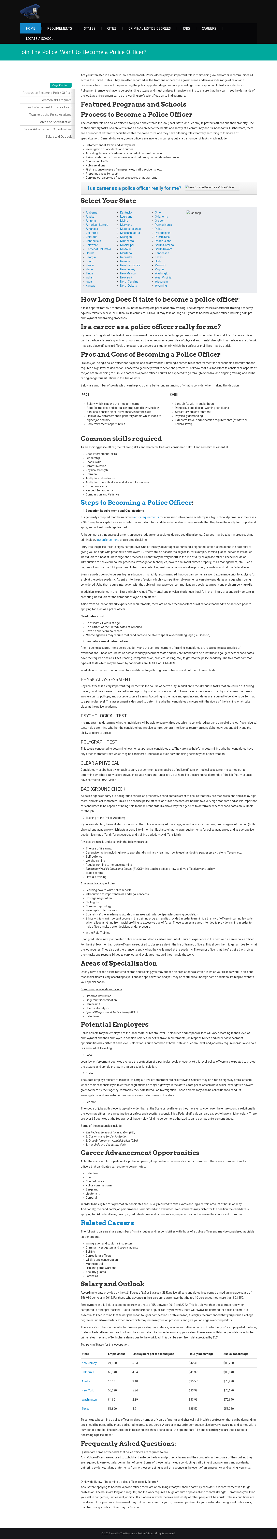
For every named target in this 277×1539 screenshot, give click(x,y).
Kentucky (126, 212)
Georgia (91, 257)
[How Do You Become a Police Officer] (30, 11)
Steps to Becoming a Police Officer (136, 502)
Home (30, 28)
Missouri (125, 249)
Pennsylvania (163, 224)
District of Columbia (98, 249)
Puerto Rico (162, 237)
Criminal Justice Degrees (150, 28)
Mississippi (127, 245)
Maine (124, 220)
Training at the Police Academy (50, 114)
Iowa (89, 281)
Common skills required (56, 99)
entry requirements (147, 517)
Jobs (186, 28)
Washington (162, 273)
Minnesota (127, 241)
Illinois (89, 273)
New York (126, 277)
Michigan (126, 237)
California (92, 232)
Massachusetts (130, 232)
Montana (126, 253)
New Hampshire (130, 265)
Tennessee (162, 253)
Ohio (158, 212)
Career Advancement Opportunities (48, 129)
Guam (89, 261)
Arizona (91, 220)
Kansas (90, 285)
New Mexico (128, 273)
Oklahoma (161, 216)
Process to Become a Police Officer (47, 92)
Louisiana (126, 216)
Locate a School (39, 38)
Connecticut (93, 241)
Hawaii (90, 265)
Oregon (159, 220)
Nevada (125, 261)
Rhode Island (163, 241)
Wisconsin (161, 281)
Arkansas (92, 228)
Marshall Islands (130, 228)
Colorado (91, 237)
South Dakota (163, 249)
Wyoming (161, 285)
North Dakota (128, 285)
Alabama (92, 212)
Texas (159, 257)
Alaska (90, 216)
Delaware (92, 245)
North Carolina (129, 281)
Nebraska (126, 257)
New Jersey (127, 269)
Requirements (59, 28)
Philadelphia (163, 232)
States (89, 28)
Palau (158, 228)
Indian (89, 277)
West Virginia (163, 277)
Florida (90, 253)
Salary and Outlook (59, 136)
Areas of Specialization (56, 121)
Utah (158, 261)
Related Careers (107, 1223)
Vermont (160, 265)
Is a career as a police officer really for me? (134, 188)
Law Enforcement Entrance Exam (49, 107)
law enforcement (108, 539)
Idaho (89, 269)
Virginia (159, 269)
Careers (209, 28)
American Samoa (97, 224)
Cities (112, 28)
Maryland (126, 224)
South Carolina (164, 245)
